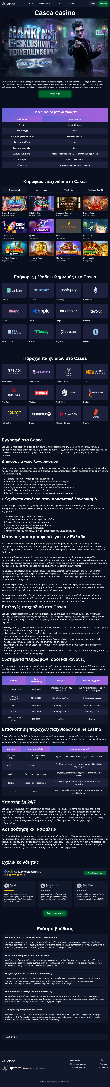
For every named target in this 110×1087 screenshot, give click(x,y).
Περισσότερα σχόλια (55, 913)
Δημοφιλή (13, 190)
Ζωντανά (40, 190)
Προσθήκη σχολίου (95, 873)
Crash (66, 190)
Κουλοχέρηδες (94, 190)
